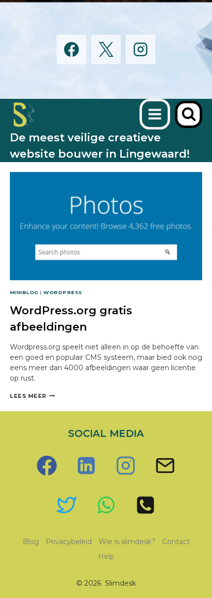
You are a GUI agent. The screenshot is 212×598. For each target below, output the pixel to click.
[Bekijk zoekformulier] (188, 114)
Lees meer (32, 395)
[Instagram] (140, 49)
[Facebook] (71, 49)
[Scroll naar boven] (178, 549)
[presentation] (106, 226)
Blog (31, 541)
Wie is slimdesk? (127, 541)
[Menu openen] (155, 114)
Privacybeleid (69, 541)
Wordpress (62, 292)
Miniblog (24, 292)
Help (106, 556)
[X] (106, 49)
